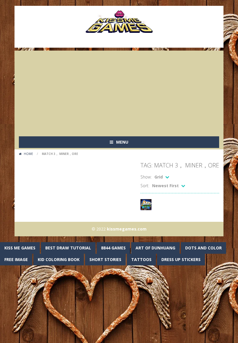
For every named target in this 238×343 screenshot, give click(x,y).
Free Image (16, 259)
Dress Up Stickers (181, 259)
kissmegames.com (127, 229)
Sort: (144, 185)
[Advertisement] (119, 91)
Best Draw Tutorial (68, 248)
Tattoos (141, 259)
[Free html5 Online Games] (119, 21)
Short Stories (105, 259)
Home (28, 154)
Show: (146, 177)
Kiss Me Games (19, 248)
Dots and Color (203, 248)
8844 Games (113, 248)
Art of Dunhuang (155, 248)
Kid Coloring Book (59, 259)
